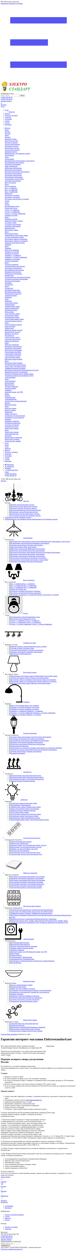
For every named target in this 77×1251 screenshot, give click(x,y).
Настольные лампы (11, 233)
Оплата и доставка (11, 115)
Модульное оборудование (13, 363)
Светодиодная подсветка (13, 324)
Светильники (9, 159)
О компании (9, 1206)
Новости (12, 112)
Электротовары (10, 381)
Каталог (7, 132)
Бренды (7, 113)
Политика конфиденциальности (12, 1249)
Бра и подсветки (10, 186)
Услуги (7, 1220)
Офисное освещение (12, 345)
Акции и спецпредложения (14, 1214)
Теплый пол (9, 288)
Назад (7, 130)
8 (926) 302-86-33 (6, 99)
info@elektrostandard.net (34, 1100)
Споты (7, 204)
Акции (7, 121)
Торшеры (8, 248)
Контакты (8, 124)
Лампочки (8, 301)
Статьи (7, 123)
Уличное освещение (11, 264)
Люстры (7, 137)
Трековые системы (11, 219)
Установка (8, 119)
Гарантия (8, 117)
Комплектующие (10, 408)
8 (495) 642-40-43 (6, 97)
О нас (7, 110)
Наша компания (12, 1034)
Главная (3, 1034)
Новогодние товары (12, 432)
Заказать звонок (6, 101)
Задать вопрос (5, 1177)
